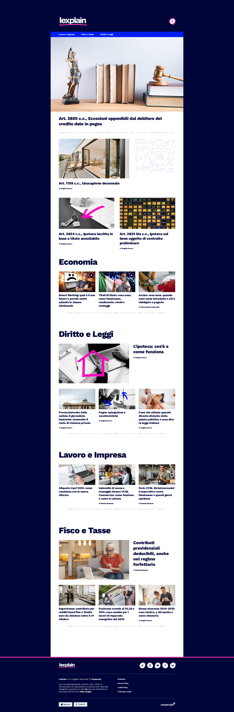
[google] (80, 704)
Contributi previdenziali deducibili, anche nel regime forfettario (151, 553)
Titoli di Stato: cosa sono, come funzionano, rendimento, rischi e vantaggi (115, 300)
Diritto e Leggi (106, 34)
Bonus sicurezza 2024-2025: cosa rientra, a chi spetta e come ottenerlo (157, 612)
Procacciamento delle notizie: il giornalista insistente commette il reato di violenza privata (74, 418)
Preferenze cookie (124, 692)
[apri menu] (172, 21)
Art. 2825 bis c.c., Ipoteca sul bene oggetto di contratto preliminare (144, 238)
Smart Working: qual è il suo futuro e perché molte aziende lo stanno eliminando (77, 300)
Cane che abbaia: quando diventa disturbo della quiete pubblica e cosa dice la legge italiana (156, 418)
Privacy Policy (123, 683)
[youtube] (157, 665)
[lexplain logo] (73, 21)
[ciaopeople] (168, 704)
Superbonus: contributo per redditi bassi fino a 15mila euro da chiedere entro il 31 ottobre (77, 614)
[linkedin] (172, 665)
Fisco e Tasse (87, 34)
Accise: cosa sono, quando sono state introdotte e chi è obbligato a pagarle (157, 299)
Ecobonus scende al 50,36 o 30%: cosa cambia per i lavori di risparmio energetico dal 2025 (116, 614)
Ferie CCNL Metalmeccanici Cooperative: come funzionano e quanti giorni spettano (156, 493)
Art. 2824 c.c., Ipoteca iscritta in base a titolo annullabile (86, 236)
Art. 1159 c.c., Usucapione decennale (89, 183)
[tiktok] (142, 665)
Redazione (122, 679)
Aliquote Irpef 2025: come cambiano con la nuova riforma (75, 491)
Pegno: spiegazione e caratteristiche (112, 414)
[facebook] (165, 665)
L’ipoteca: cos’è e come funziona (150, 349)
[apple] (65, 704)
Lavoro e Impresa (67, 34)
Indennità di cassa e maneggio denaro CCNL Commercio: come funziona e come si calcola (116, 493)
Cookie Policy (123, 687)
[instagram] (150, 665)
